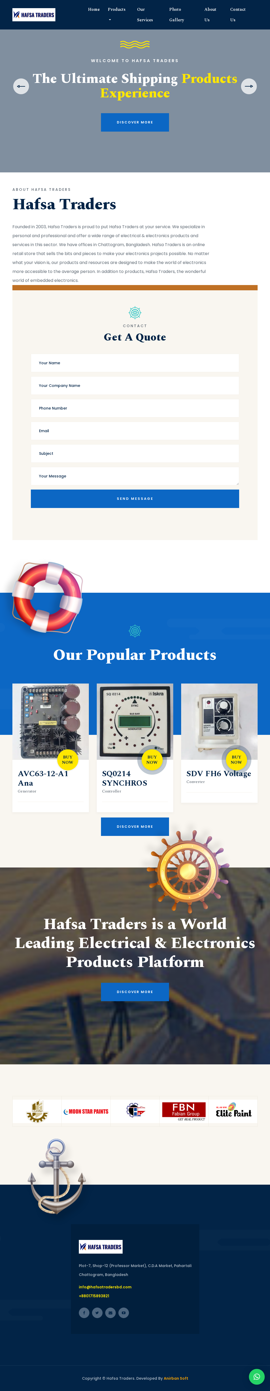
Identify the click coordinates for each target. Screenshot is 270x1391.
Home (94, 9)
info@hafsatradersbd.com (105, 1287)
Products (117, 9)
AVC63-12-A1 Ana (43, 778)
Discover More (135, 142)
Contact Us (238, 14)
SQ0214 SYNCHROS (124, 778)
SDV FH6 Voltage (218, 774)
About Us (210, 14)
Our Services (145, 14)
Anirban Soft (176, 1378)
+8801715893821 (94, 1296)
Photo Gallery (176, 14)
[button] (257, 1377)
